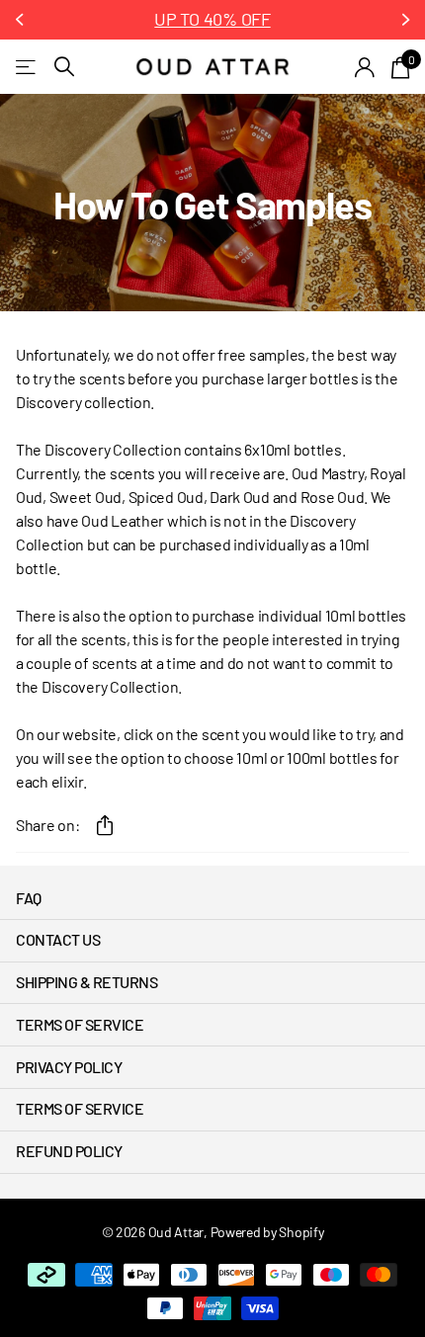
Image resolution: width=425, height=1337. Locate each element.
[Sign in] (365, 67)
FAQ (29, 897)
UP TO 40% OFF (212, 19)
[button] (21, 20)
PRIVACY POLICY (69, 1066)
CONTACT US (58, 939)
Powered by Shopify (267, 1231)
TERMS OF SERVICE (79, 1024)
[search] (64, 66)
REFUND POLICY (69, 1150)
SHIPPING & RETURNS (86, 981)
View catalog (27, 66)
